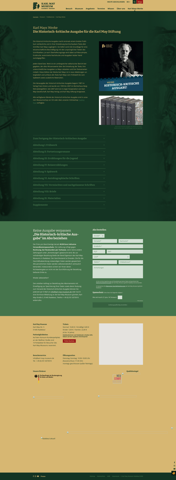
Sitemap (92, 476)
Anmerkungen (99, 268)
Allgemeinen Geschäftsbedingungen (115, 286)
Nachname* (124, 241)
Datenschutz (101, 476)
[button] (122, 345)
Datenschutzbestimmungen (103, 283)
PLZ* (95, 252)
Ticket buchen (69, 341)
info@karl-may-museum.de (61, 292)
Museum (79, 8)
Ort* (109, 252)
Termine (101, 8)
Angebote (90, 8)
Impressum (115, 476)
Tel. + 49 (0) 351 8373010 (42, 361)
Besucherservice (39, 355)
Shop (140, 2)
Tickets (65, 324)
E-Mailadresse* (125, 262)
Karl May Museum (40, 324)
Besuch (69, 8)
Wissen (111, 8)
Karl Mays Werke (135, 8)
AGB (108, 476)
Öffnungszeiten (69, 355)
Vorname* (97, 241)
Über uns (121, 8)
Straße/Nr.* (98, 246)
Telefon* (97, 262)
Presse (43, 476)
